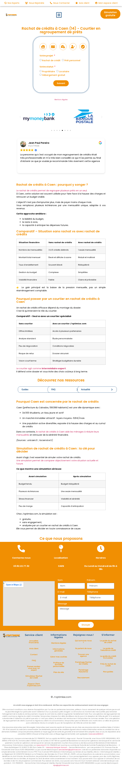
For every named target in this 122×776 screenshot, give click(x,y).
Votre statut (47, 67)
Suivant (61, 83)
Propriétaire (48, 71)
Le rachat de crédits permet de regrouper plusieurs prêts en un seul (51, 190)
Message (62, 604)
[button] (59, 15)
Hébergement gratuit (53, 75)
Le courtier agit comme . (41, 368)
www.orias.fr (41, 745)
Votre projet (47, 56)
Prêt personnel (72, 60)
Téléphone (92, 592)
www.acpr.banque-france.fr (56, 747)
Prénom (91, 580)
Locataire (64, 71)
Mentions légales (61, 99)
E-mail (61, 592)
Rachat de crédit (51, 60)
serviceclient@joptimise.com (70, 750)
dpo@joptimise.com (61, 765)
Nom (60, 580)
